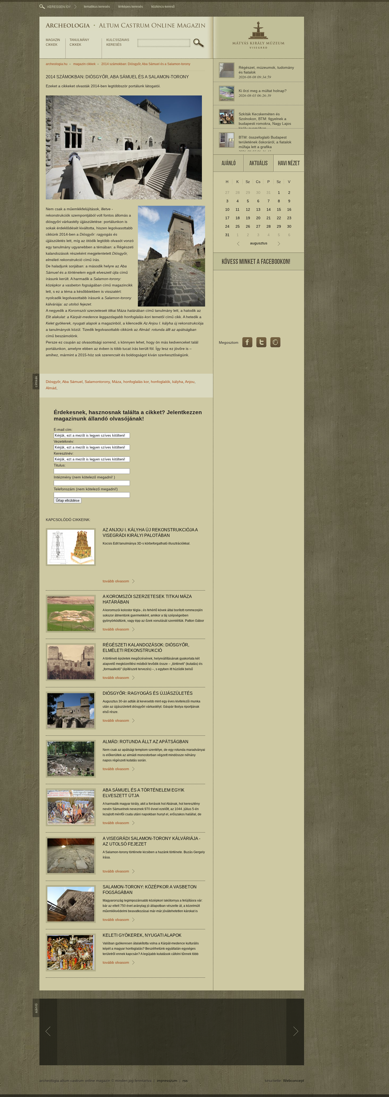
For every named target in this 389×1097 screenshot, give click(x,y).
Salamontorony (97, 382)
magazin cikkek (53, 42)
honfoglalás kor (136, 382)
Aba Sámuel (72, 382)
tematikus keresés (97, 6)
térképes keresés (130, 6)
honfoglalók (160, 382)
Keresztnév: (64, 453)
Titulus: (60, 465)
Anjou (190, 382)
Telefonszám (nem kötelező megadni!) (86, 489)
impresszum (167, 1080)
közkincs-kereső (163, 6)
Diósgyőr (53, 382)
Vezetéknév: (64, 441)
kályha (177, 382)
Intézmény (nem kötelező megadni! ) (84, 477)
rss (185, 1080)
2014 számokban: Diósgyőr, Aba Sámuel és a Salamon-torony (145, 64)
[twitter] (261, 342)
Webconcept (293, 1080)
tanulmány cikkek (79, 42)
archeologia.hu (56, 64)
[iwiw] (275, 342)
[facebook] (247, 342)
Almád (51, 388)
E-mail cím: (63, 429)
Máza (116, 382)
